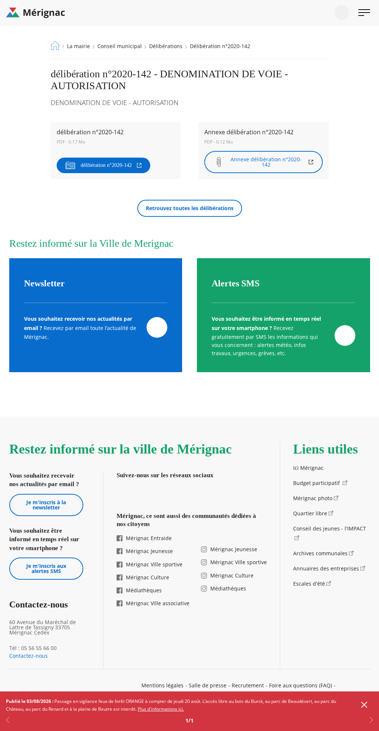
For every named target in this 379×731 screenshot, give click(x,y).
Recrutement (248, 685)
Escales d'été (309, 583)
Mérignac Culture (147, 577)
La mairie (78, 46)
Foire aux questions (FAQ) (300, 685)
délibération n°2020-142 (106, 165)
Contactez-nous (28, 655)
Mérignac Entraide (149, 538)
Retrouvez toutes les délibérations (190, 208)
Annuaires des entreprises (326, 568)
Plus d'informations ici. (161, 709)
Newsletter (44, 283)
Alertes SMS (235, 283)
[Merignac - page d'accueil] (189, 12)
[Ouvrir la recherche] (341, 12)
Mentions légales (162, 685)
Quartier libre (310, 513)
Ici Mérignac (308, 467)
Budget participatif (317, 482)
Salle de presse (208, 685)
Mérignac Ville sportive (154, 564)
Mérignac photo (312, 498)
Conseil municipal (119, 46)
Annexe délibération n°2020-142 (266, 162)
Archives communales (320, 553)
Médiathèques (144, 590)
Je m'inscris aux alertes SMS (46, 568)
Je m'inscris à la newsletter (46, 505)
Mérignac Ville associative (158, 603)
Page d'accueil (55, 45)
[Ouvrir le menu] (364, 12)
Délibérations (165, 46)
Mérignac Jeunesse (149, 551)
